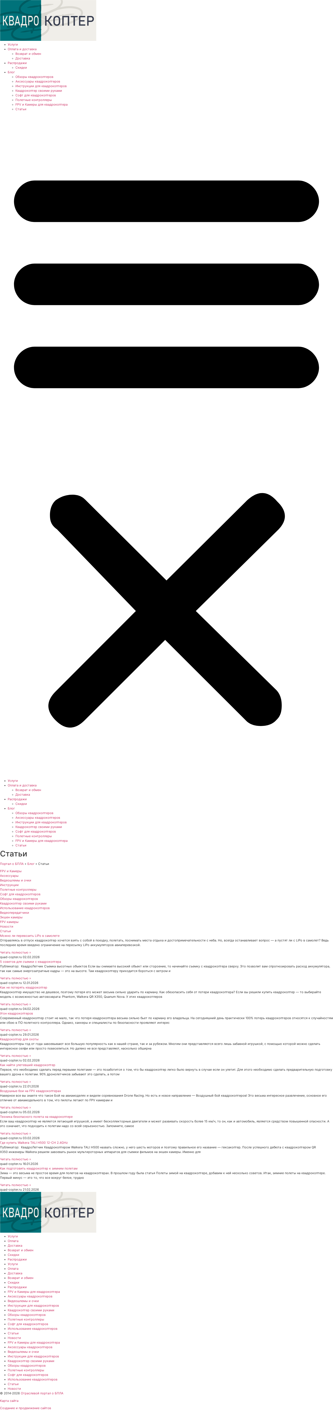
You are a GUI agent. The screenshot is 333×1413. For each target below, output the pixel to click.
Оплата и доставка (22, 49)
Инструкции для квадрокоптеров (41, 86)
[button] (166, 444)
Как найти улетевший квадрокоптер (27, 1065)
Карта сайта (9, 1401)
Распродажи (17, 63)
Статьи (20, 109)
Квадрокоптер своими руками (38, 91)
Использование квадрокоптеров (32, 1328)
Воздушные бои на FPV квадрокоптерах (30, 1091)
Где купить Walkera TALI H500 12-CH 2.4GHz (34, 1143)
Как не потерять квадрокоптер (23, 987)
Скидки (21, 67)
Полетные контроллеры (33, 100)
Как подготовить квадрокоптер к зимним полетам (38, 1168)
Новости (14, 1338)
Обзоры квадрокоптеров (34, 77)
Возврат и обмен (28, 54)
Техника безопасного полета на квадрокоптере (36, 1117)
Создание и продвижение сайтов (25, 1408)
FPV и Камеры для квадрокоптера (41, 104)
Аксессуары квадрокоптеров (37, 81)
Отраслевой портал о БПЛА (42, 1393)
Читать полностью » (15, 952)
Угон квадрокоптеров (16, 1013)
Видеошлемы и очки (23, 1301)
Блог (11, 72)
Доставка (22, 58)
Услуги (13, 44)
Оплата (13, 1241)
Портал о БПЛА (12, 864)
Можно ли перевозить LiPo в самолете (30, 936)
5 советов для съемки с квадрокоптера (30, 962)
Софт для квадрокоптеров (35, 95)
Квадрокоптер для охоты (19, 1039)
